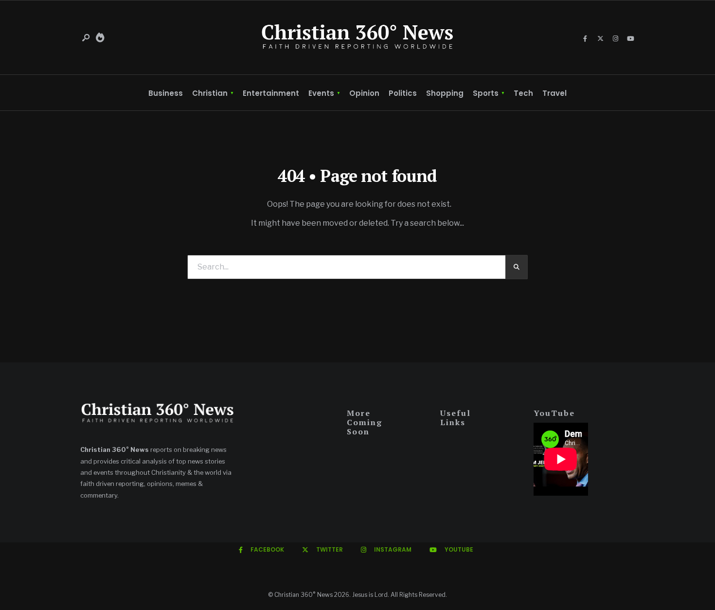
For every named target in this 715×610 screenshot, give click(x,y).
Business (165, 93)
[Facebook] (585, 39)
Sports (486, 93)
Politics (403, 93)
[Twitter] (600, 39)
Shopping (445, 93)
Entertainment (271, 93)
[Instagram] (615, 39)
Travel (554, 93)
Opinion (364, 93)
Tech (523, 93)
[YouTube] (630, 39)
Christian (210, 93)
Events (321, 93)
